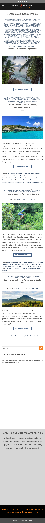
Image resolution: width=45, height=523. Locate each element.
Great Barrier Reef (33, 32)
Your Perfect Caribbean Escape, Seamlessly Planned (23, 106)
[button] (3, 6)
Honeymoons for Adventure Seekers (22, 194)
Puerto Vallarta (15, 40)
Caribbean (7, 24)
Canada (32, 23)
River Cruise (34, 40)
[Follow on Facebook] (18, 1)
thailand (19, 46)
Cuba (19, 28)
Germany (20, 32)
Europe (31, 30)
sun (21, 182)
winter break (39, 182)
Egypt (20, 30)
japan (15, 36)
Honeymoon (11, 35)
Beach (13, 23)
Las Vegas (21, 36)
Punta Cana (26, 40)
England (25, 30)
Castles (26, 24)
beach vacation (36, 180)
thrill (34, 268)
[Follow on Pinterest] (24, 1)
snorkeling (9, 42)
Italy (36, 35)
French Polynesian (33, 31)
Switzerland (24, 45)
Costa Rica (36, 26)
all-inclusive (23, 180)
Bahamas (7, 23)
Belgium (18, 23)
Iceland (25, 35)
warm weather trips (29, 182)
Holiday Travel (35, 34)
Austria (37, 22)
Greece (6, 34)
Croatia (9, 28)
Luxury (35, 36)
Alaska (33, 19)
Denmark (8, 29)
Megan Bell (32, 113)
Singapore (23, 41)
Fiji (14, 31)
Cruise (15, 28)
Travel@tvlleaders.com (14, 512)
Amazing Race (26, 189)
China (38, 25)
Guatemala (21, 34)
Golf (25, 32)
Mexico (25, 37)
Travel (38, 268)
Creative (19, 191)
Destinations (30, 29)
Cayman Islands (35, 24)
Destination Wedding (18, 29)
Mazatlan (8, 37)
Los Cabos (28, 36)
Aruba (21, 22)
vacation (4, 270)
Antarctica (9, 22)
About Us (5, 509)
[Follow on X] (22, 1)
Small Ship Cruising (34, 41)
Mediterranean (17, 37)
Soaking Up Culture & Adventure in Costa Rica (22, 281)
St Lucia (16, 45)
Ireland (31, 35)
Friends (7, 32)
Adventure (9, 19)
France (24, 31)
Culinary (24, 28)
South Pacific (35, 42)
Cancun (37, 23)
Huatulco (19, 35)
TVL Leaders (31, 199)
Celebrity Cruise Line (11, 25)
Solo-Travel (26, 42)
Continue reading (22, 89)
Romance (16, 41)
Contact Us (26, 509)
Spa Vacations (11, 43)
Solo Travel (17, 42)
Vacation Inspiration (30, 46)
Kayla (17, 277)
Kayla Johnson (33, 288)
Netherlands (32, 37)
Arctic (16, 22)
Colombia (21, 26)
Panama (21, 39)
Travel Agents (25, 277)
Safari (31, 268)
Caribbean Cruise (17, 24)
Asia (24, 22)
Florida (18, 31)
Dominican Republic (10, 30)
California (25, 23)
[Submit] (41, 348)
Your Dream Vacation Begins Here (23, 48)
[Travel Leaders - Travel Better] (22, 6)
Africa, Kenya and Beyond (22, 19)
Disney (38, 29)
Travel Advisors (15, 509)
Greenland (13, 34)
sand (9, 182)
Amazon (34, 20)
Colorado (28, 26)
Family (10, 31)
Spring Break (25, 43)
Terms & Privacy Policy (31, 512)
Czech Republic (33, 28)
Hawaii (27, 34)
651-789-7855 (36, 509)
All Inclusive (26, 20)
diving (22, 268)
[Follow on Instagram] (20, 1)
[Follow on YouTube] (26, 1)
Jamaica (10, 36)
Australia (30, 22)
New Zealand (13, 39)
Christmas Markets (11, 26)
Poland (26, 39)
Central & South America (27, 25)
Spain (18, 43)
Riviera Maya (8, 41)
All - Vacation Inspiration (15, 97)
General (13, 32)
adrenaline (9, 268)
